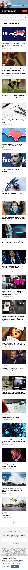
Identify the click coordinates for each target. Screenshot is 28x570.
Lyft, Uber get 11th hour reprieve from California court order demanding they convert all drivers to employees (12, 293)
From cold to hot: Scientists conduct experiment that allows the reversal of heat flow (13, 441)
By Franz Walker (5, 75)
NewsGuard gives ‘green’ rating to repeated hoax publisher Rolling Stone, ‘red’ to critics (13, 45)
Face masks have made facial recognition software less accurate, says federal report (13, 218)
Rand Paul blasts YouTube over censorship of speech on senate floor (13, 465)
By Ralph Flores (5, 220)
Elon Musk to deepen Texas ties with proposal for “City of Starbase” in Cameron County (13, 146)
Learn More (6, 566)
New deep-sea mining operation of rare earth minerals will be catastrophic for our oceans (13, 490)
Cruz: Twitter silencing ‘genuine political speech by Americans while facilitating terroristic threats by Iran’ (13, 368)
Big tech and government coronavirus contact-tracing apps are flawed (12, 416)
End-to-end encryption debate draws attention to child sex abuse (12, 194)
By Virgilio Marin (5, 124)
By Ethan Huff (4, 493)
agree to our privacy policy (14, 563)
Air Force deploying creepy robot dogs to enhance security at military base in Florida (13, 96)
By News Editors (5, 48)
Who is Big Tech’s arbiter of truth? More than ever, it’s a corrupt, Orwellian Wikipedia (14, 393)
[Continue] (25, 540)
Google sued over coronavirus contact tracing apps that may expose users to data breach (13, 121)
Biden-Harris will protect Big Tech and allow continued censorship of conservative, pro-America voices (12, 267)
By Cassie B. (4, 196)
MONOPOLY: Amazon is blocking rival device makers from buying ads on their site (12, 242)
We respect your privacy (14, 543)
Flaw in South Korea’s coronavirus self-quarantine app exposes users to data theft (13, 344)
